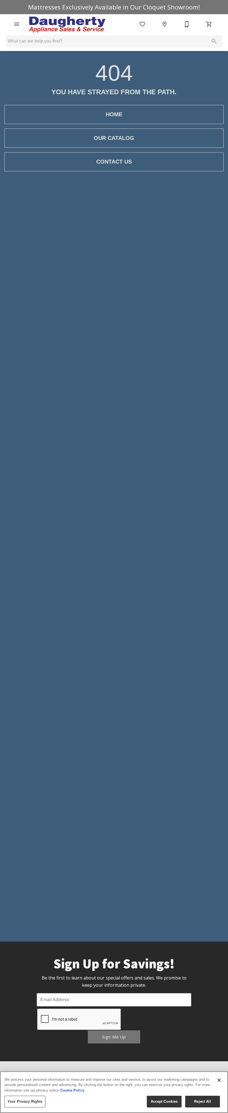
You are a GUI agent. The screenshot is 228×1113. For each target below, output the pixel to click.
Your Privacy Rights (25, 1101)
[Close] (219, 1080)
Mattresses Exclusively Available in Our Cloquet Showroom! (114, 7)
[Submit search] (214, 41)
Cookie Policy (72, 1090)
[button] (16, 24)
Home (114, 114)
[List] (142, 24)
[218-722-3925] (187, 24)
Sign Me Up (114, 1037)
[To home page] (67, 24)
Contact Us (114, 162)
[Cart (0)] (209, 24)
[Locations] (164, 24)
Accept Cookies (164, 1101)
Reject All (202, 1101)
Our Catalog (114, 138)
